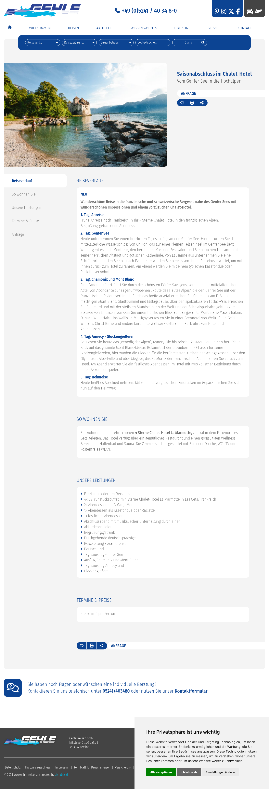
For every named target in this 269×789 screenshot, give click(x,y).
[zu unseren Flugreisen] (257, 11)
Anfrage (188, 93)
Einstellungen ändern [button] (220, 772)
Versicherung (123, 767)
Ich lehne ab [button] (189, 772)
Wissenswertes (144, 28)
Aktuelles (104, 28)
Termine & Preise (25, 221)
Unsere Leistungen (26, 207)
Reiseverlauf (22, 180)
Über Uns (182, 28)
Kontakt (245, 28)
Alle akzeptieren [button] (161, 772)
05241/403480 (116, 691)
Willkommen (40, 28)
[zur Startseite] (42, 10)
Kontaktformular (191, 691)
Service (214, 28)
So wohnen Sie (24, 194)
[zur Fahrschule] (250, 11)
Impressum (62, 767)
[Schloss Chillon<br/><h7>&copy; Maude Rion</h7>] (85, 165)
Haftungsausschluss (38, 767)
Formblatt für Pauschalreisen (92, 767)
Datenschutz (12, 767)
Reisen (73, 28)
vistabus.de (62, 775)
